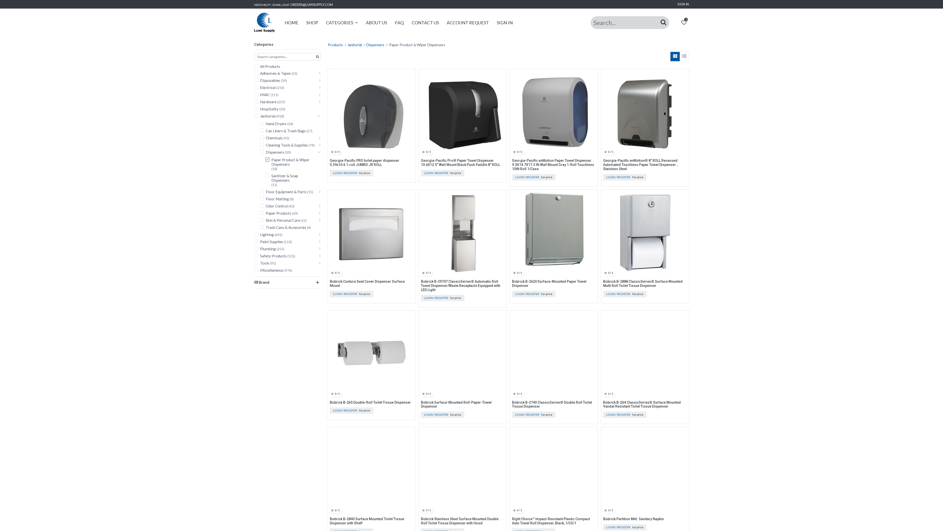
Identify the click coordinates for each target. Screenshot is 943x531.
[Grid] (675, 56)
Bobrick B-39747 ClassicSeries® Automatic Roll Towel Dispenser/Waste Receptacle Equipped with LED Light (460, 286)
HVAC (265, 94)
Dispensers (275, 152)
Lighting (267, 234)
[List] (684, 56)
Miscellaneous (272, 270)
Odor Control (277, 206)
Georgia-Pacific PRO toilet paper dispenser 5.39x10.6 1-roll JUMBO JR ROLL (364, 163)
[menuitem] (291, 23)
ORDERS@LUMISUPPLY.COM (311, 5)
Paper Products (278, 213)
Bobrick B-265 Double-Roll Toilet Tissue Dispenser (370, 402)
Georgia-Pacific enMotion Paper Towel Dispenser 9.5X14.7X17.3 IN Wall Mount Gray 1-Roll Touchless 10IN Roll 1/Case (553, 165)
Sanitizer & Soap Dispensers (284, 178)
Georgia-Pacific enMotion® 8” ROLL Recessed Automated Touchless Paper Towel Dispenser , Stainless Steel (640, 165)
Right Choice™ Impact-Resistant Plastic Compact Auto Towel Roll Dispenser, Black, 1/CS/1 (551, 521)
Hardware (268, 102)
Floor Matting (277, 199)
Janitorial (268, 116)
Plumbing (268, 249)
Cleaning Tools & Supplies (287, 145)
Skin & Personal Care (283, 220)
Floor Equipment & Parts (286, 192)
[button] (410, 75)
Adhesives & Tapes (275, 73)
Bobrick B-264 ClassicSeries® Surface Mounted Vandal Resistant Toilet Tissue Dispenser (642, 404)
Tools (264, 263)
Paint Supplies (271, 241)
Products (335, 45)
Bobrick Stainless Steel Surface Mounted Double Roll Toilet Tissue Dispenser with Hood (460, 521)
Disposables (270, 80)
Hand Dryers (276, 123)
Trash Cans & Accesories (286, 227)
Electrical (268, 87)
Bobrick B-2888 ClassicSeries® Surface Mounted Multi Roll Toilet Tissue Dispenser (643, 284)
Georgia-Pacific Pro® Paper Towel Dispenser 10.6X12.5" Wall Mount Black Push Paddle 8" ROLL (460, 163)
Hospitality (269, 109)
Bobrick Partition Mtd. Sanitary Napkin (633, 519)
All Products (270, 66)
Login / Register (345, 173)
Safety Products (273, 256)
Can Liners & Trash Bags (286, 131)
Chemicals (274, 138)
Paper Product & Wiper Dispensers (290, 162)
